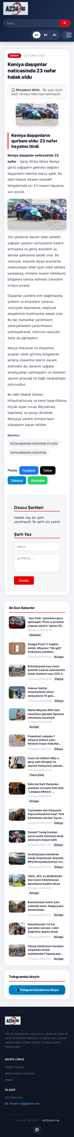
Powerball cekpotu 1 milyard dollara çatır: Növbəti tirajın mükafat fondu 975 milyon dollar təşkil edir (44, 740)
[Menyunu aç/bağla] (66, 35)
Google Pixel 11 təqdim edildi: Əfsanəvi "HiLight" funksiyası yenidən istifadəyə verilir (44, 648)
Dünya (59, 679)
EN (45, 34)
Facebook (28, 470)
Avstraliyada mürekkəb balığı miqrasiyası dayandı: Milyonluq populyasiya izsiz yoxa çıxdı (46, 858)
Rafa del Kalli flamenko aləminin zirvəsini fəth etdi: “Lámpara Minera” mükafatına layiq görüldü (46, 788)
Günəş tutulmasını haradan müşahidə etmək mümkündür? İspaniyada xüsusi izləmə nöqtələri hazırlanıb (46, 950)
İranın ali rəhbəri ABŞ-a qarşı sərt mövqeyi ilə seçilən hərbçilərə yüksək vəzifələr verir (45, 762)
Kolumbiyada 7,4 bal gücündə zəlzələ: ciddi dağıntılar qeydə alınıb (43, 928)
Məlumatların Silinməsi (19, 1073)
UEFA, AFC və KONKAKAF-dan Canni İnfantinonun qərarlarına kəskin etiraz (45, 880)
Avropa (59, 657)
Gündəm (35, 635)
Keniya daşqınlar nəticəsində (28, 452)
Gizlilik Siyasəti (14, 1067)
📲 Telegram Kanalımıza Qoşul (37, 990)
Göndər (24, 580)
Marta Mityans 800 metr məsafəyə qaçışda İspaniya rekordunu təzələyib (46, 713)
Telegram (17, 480)
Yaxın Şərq (36, 775)
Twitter (47, 470)
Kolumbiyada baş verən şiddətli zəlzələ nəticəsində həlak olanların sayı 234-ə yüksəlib (46, 670)
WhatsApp (37, 480)
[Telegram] (37, 1129)
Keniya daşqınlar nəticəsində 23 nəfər (34, 443)
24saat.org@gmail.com (24, 1103)
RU (54, 34)
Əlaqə (9, 1079)
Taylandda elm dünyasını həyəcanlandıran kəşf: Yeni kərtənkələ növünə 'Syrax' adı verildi (46, 814)
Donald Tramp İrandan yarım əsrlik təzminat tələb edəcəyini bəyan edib (46, 836)
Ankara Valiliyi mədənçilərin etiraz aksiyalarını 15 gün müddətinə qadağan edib (45, 692)
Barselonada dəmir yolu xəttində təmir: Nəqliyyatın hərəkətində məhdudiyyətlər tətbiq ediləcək (46, 906)
